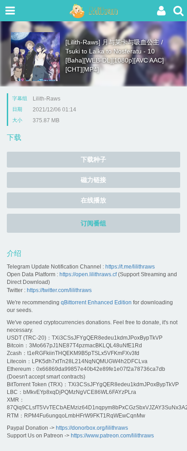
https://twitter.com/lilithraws (59, 290)
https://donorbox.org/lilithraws (92, 428)
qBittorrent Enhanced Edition (96, 302)
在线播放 (93, 200)
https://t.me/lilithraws (130, 267)
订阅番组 (93, 223)
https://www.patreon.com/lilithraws (112, 435)
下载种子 (93, 159)
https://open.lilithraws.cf (88, 274)
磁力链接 (93, 179)
